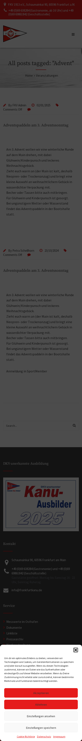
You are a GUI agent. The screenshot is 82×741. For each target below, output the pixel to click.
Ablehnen (41, 704)
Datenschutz (44, 736)
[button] (76, 650)
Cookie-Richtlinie (26, 736)
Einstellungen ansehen (41, 716)
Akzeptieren (41, 693)
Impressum (59, 736)
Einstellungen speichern (41, 728)
